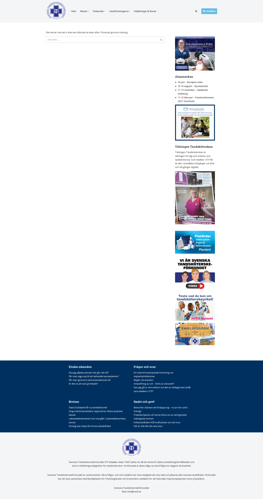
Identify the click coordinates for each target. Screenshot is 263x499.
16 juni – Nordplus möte (190, 82)
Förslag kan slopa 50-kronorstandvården (90, 426)
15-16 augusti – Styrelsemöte (193, 86)
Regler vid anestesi (143, 380)
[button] (88, 11)
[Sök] (196, 11)
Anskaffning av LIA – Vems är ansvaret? (154, 383)
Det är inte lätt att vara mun (148, 426)
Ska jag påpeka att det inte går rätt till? (89, 372)
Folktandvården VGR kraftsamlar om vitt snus (157, 422)
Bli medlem (209, 11)
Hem (73, 11)
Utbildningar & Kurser (145, 11)
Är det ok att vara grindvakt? (83, 383)
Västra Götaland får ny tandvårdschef (88, 407)
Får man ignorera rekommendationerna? (90, 380)
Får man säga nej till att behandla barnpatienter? (94, 376)
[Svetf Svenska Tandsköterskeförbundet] (56, 11)
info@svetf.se (134, 491)
